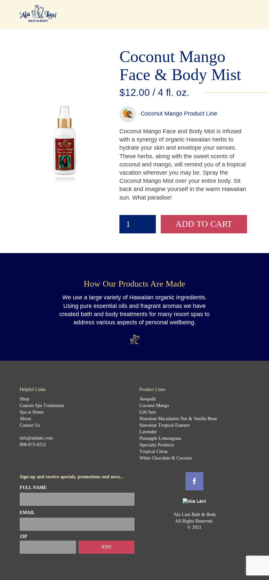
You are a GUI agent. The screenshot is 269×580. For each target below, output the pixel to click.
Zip (23, 536)
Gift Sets (147, 412)
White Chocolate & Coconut (165, 458)
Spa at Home (32, 412)
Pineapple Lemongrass (160, 438)
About (25, 418)
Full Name (33, 487)
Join (106, 547)
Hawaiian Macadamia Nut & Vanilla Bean (178, 418)
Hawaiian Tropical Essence (164, 425)
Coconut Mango (154, 405)
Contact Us (30, 425)
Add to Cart (204, 224)
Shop (24, 399)
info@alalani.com (36, 438)
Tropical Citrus (153, 451)
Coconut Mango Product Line (179, 113)
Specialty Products (156, 444)
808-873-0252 (33, 444)
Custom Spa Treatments (42, 405)
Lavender (148, 431)
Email (27, 512)
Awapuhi (147, 399)
